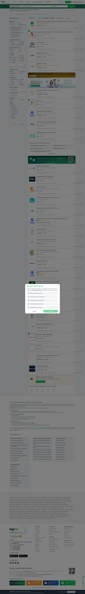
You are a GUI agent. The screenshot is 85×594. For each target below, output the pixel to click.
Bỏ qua (34, 311)
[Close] (58, 285)
